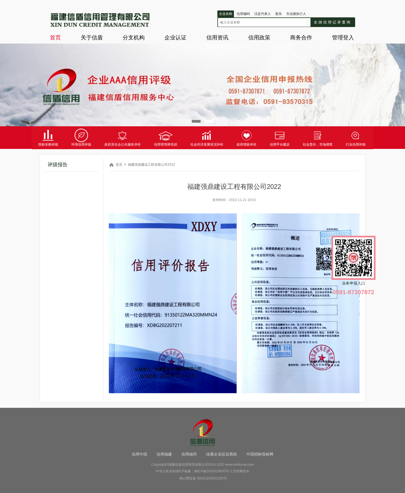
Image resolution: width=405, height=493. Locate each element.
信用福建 (164, 454)
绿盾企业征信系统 (221, 454)
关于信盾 (92, 37)
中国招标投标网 (259, 454)
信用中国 (139, 454)
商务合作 (301, 37)
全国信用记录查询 (332, 22)
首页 (55, 37)
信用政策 (259, 37)
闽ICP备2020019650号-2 (213, 471)
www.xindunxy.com (239, 465)
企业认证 (175, 37)
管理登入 (343, 37)
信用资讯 (217, 37)
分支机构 (134, 37)
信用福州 (189, 454)
